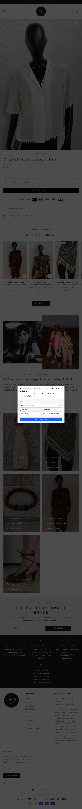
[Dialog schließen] (63, 387)
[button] (41, 406)
